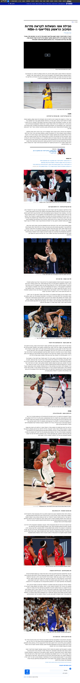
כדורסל (44, 3)
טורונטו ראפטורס (48, 662)
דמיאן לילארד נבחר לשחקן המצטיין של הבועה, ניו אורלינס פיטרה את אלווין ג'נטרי (51, 164)
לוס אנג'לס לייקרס (68, 662)
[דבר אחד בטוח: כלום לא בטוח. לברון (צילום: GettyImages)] (47, 96)
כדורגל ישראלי (54, 3)
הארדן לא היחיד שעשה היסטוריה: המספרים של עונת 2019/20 (55, 162)
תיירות (33, 1)
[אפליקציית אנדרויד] (14, 3)
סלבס (48, 1)
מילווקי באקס (54, 662)
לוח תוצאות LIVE (61, 3)
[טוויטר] (10, 3)
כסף (44, 1)
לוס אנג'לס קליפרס (60, 662)
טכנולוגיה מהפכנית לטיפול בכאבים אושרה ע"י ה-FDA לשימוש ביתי (54, 166)
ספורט (60, 1)
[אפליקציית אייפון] (12, 3)
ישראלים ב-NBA (39, 3)
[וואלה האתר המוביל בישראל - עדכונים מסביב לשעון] (69, 1)
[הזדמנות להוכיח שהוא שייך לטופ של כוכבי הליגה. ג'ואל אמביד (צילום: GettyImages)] (47, 615)
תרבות (51, 1)
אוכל (41, 1)
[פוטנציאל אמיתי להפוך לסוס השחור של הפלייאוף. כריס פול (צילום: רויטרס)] (47, 391)
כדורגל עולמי (48, 3)
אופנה (23, 1)
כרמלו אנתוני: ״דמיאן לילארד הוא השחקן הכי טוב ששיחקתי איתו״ (55, 160)
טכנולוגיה (28, 1)
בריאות (37, 1)
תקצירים (33, 3)
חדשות (64, 1)
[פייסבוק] (8, 3)
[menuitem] (63, 1)
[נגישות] (1, 1)
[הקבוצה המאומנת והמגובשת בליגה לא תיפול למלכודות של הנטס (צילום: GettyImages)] (47, 551)
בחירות (55, 1)
